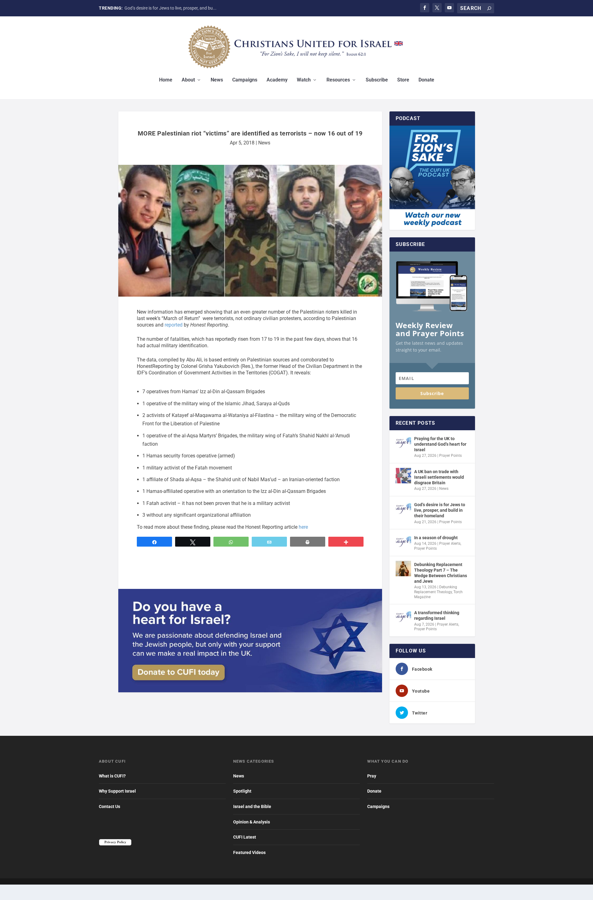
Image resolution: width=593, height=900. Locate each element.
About (188, 80)
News (217, 80)
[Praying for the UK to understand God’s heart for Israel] (403, 442)
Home (165, 80)
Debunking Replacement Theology (435, 589)
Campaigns (244, 80)
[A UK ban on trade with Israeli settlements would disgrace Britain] (403, 475)
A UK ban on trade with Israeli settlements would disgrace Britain (439, 477)
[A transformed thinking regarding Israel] (403, 616)
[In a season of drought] (403, 541)
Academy (277, 80)
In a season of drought (436, 537)
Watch (304, 80)
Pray (371, 775)
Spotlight (242, 791)
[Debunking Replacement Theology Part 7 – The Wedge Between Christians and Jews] (403, 568)
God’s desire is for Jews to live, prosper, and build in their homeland (439, 510)
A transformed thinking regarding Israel (436, 615)
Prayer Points (450, 455)
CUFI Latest (244, 837)
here (303, 527)
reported (174, 325)
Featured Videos (249, 852)
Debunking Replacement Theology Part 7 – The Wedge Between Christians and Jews (440, 573)
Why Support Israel (117, 791)
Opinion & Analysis (251, 821)
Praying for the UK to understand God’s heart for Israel (440, 444)
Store (403, 80)
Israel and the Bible (252, 806)
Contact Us (109, 806)
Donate (426, 80)
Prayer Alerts (450, 543)
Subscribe (377, 80)
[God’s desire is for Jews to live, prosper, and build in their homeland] (403, 508)
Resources (338, 80)
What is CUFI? (112, 775)
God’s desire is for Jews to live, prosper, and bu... (170, 8)
